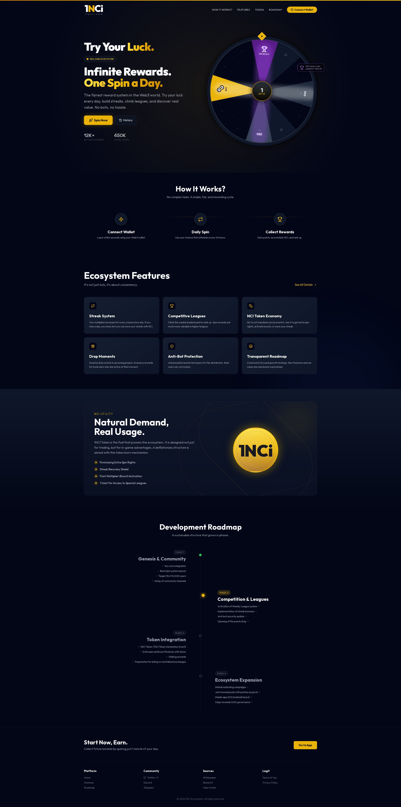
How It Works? (222, 9)
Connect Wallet (303, 9)
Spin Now (101, 120)
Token (259, 9)
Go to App (305, 745)
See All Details (304, 284)
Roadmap (275, 9)
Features (243, 9)
